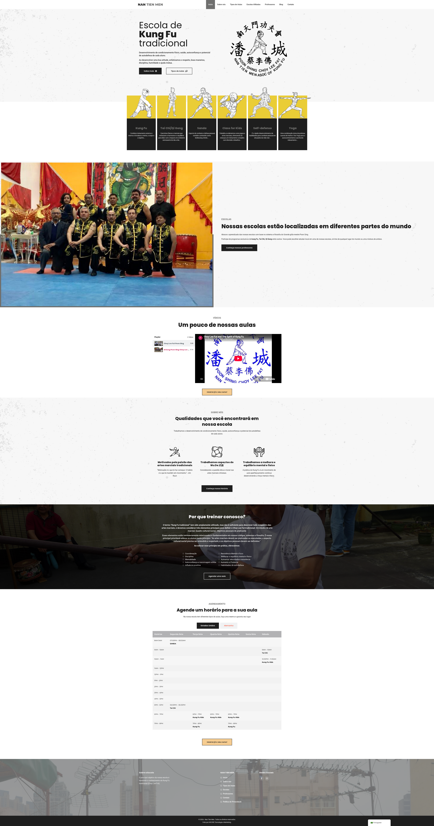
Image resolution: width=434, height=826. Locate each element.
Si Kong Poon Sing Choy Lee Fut (177, 350)
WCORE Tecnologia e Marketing (220, 822)
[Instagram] (267, 778)
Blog (281, 4)
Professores (270, 4)
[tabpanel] (238, 358)
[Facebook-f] (261, 778)
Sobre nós (221, 4)
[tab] (174, 343)
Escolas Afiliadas (253, 4)
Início (210, 4)
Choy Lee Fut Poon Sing (174, 343)
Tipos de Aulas (236, 4)
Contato (291, 4)
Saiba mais (293, 143)
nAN (150, 4)
